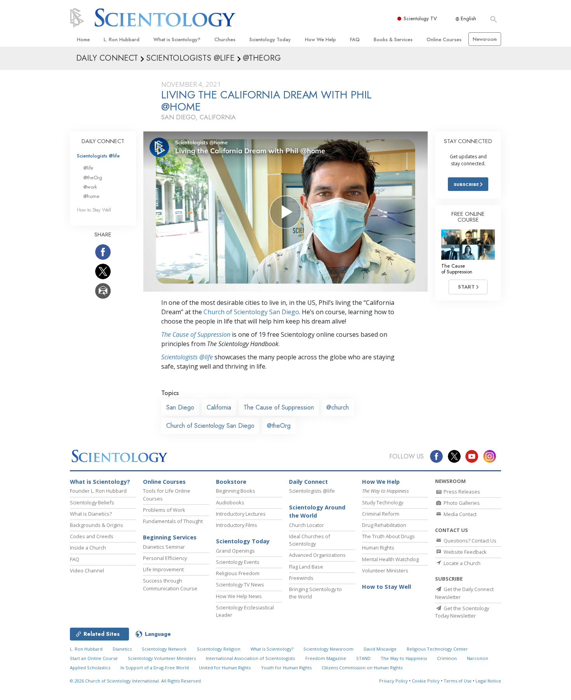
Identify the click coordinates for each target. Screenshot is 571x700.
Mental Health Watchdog (390, 559)
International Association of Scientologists (250, 658)
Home (83, 39)
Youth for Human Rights (286, 667)
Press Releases (461, 491)
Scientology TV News (240, 584)
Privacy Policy (393, 681)
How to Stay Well (94, 210)
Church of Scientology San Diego (251, 312)
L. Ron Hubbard (121, 39)
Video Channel (87, 570)
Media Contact (459, 514)
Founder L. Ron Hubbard (98, 490)
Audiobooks (230, 502)
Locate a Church (461, 563)
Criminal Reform (380, 513)
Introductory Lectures (241, 513)
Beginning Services (170, 537)
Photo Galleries (461, 502)
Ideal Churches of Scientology (309, 540)
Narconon (477, 658)
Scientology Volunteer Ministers (162, 658)
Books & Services (393, 39)
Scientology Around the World (317, 512)
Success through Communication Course (170, 584)
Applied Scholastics (90, 667)
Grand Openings (235, 550)
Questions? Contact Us (469, 540)
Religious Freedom (237, 573)
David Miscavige (380, 649)
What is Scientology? (176, 39)
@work (90, 187)
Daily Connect (308, 481)
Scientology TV (420, 18)
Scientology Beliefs (92, 502)
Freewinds (301, 577)
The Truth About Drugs (388, 536)
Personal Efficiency (165, 558)
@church (337, 407)
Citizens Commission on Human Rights (362, 667)
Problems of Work (164, 509)
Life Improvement (163, 569)
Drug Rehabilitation (384, 525)
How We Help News (239, 596)
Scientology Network (164, 649)
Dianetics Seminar (164, 546)
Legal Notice (488, 681)
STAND (363, 658)
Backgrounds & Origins (96, 525)
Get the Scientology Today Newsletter (462, 612)
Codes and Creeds (91, 536)
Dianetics (122, 649)
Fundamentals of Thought (173, 521)
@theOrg (279, 425)
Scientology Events (237, 561)
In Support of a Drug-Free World (154, 667)
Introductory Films (236, 525)
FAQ (355, 39)
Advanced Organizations (317, 554)
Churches (224, 39)
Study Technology (382, 502)
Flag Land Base (306, 566)
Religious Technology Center (437, 649)
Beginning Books (235, 490)
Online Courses (444, 39)
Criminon (447, 658)
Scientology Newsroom (328, 649)
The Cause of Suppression (195, 334)
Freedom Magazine (325, 658)
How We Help (320, 39)
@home (91, 196)
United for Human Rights (225, 667)
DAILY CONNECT (103, 141)
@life (88, 168)
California (219, 407)
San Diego (180, 407)
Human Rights (378, 547)
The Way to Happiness (404, 658)
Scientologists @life (98, 155)
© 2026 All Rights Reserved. (136, 681)
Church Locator (306, 525)
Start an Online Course (94, 658)
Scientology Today (270, 39)
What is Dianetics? (91, 513)
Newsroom (485, 39)
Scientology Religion (218, 649)
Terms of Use (458, 681)
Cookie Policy (426, 681)
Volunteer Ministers (385, 570)
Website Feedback (464, 551)
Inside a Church (88, 547)
